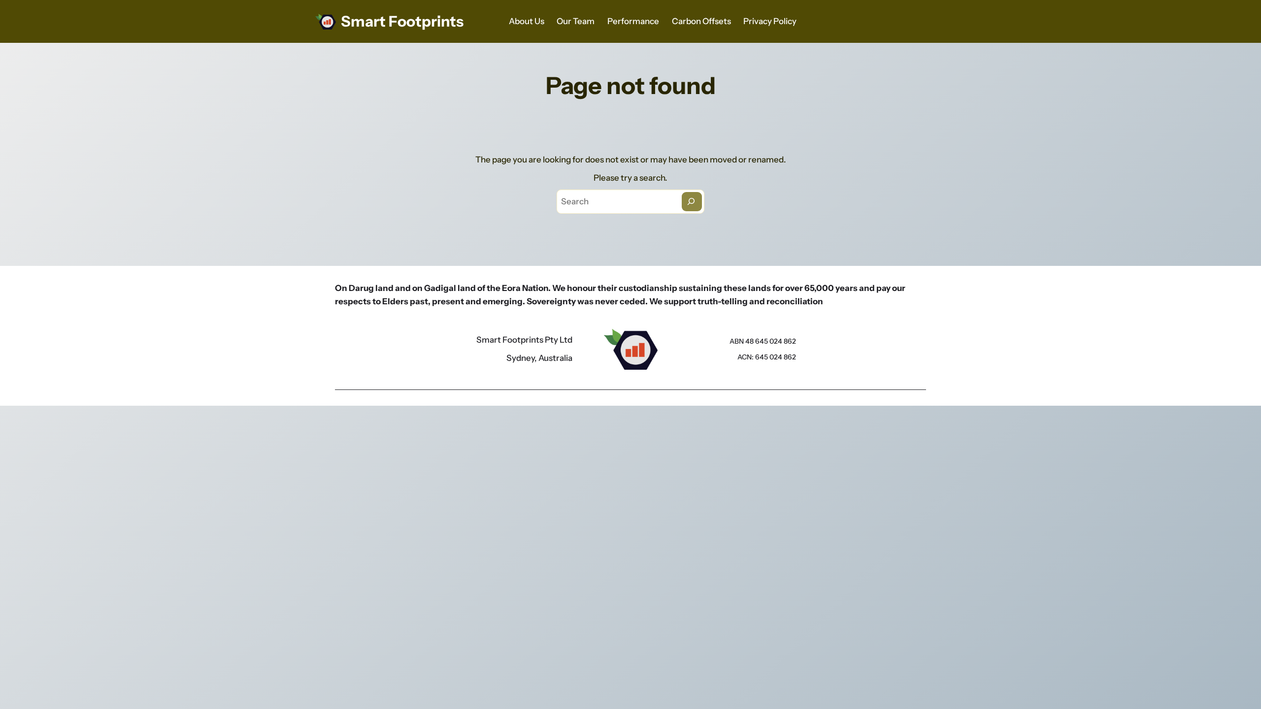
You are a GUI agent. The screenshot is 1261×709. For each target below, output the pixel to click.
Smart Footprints (402, 21)
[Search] (692, 201)
